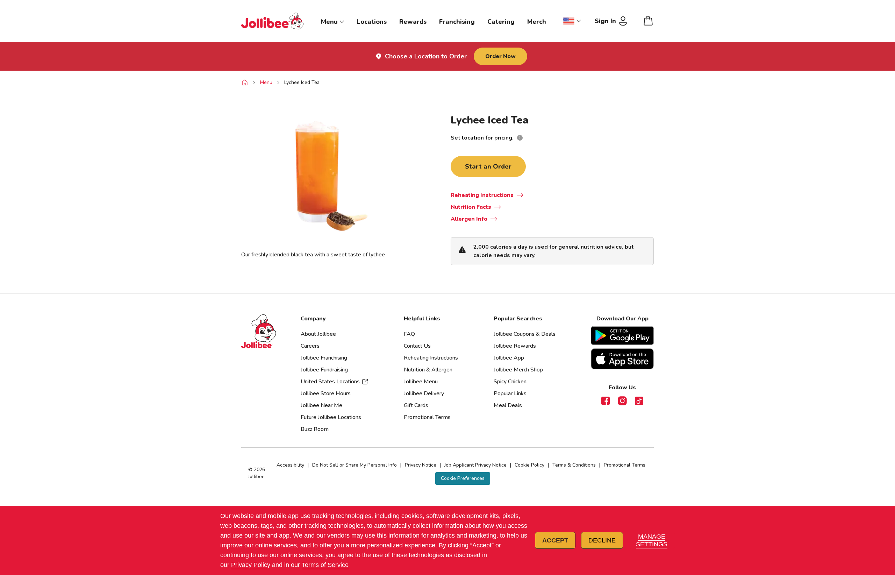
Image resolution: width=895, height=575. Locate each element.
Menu (266, 82)
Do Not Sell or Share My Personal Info (354, 465)
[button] (462, 478)
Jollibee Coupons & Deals (525, 334)
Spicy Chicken (510, 381)
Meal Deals (508, 405)
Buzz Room (315, 429)
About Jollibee (318, 334)
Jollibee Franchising (324, 358)
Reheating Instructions (431, 358)
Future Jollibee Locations (331, 417)
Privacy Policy (250, 564)
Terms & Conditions (574, 465)
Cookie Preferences (463, 478)
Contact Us (417, 346)
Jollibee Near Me (321, 405)
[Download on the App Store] (622, 358)
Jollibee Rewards (515, 346)
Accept (555, 540)
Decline (602, 540)
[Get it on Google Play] (622, 335)
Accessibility (290, 465)
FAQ (409, 334)
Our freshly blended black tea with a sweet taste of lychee (313, 254)
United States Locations (330, 381)
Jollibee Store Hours (326, 393)
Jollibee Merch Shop (518, 370)
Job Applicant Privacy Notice (475, 465)
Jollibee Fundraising (324, 370)
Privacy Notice (420, 465)
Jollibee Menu (421, 381)
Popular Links (510, 393)
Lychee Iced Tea (302, 82)
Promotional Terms (427, 417)
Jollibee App (509, 358)
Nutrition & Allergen (428, 370)
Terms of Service (325, 564)
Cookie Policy (529, 465)
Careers (310, 346)
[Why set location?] (519, 137)
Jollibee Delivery (424, 393)
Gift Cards (416, 405)
